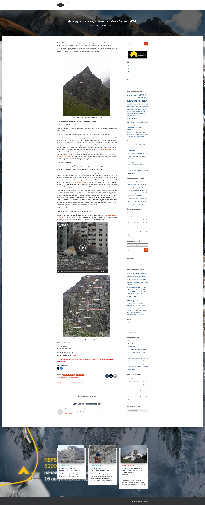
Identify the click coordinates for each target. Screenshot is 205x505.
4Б (139, 95)
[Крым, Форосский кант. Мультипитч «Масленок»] (102, 454)
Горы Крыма (94, 2)
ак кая (136, 97)
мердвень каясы (136, 113)
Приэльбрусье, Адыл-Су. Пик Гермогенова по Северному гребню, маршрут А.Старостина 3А (133, 471)
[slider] (81, 271)
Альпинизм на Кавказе (68, 374)
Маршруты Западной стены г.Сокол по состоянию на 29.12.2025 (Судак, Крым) (138, 156)
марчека (129, 113)
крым (139, 111)
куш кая (143, 111)
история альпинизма (132, 111)
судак (144, 132)
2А (129, 95)
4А (137, 95)
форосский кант (131, 136)
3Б (135, 95)
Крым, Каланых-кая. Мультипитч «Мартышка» (69, 469)
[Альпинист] (60, 5)
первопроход (131, 125)
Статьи (147, 2)
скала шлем (81, 380)
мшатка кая (129, 115)
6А (146, 95)
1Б (127, 95)
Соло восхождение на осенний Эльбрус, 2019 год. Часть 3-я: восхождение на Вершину (137, 184)
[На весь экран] (106, 272)
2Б (131, 95)
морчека (142, 113)
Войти (129, 65)
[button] (82, 247)
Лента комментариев (133, 71)
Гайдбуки (140, 2)
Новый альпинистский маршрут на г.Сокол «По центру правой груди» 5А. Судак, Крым (138, 170)
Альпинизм (75, 2)
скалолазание (130, 127)
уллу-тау (142, 134)
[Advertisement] (136, 84)
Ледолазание (131, 2)
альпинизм (64, 377)
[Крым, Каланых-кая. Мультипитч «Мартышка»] (71, 454)
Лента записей (132, 68)
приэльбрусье (139, 125)
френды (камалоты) (105, 149)
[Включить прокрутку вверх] (202, 502)
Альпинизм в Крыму (64, 465)
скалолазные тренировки (137, 129)
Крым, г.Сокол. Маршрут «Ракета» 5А (138, 144)
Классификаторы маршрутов (141, 7)
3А (133, 95)
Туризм (103, 2)
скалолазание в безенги (63, 382)
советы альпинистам (136, 132)
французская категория (65, 156)
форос (146, 134)
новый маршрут (137, 115)
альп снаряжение (137, 106)
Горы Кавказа (84, 2)
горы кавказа (60, 380)
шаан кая (138, 136)
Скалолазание (121, 2)
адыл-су (129, 98)
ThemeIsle (145, 501)
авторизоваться (93, 408)
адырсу (133, 276)
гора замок (134, 109)
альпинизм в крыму (137, 101)
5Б (143, 95)
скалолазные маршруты (77, 382)
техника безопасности (133, 134)
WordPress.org (132, 75)
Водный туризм (111, 2)
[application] (82, 247)
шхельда (143, 136)
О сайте (67, 2)
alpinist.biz (75, 356)
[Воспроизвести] (59, 272)
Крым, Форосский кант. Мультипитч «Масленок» (100, 469)
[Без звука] (103, 272)
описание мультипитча (71, 380)
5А (141, 95)
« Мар (128, 236)
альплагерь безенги (73, 377)
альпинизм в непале (132, 104)
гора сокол (141, 109)
